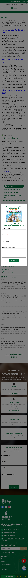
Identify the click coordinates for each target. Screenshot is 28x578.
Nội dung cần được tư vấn (9, 247)
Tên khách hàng (6, 228)
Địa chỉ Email (5, 241)
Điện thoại (5, 235)
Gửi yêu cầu (14, 260)
